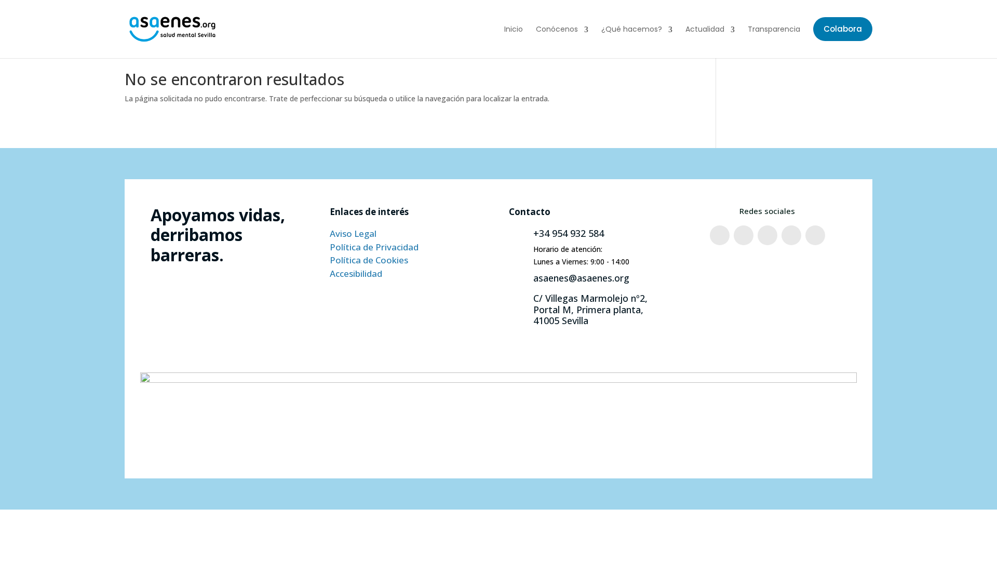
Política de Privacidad (374, 247)
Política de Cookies (369, 260)
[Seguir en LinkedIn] (815, 235)
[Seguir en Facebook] (720, 235)
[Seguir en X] (767, 235)
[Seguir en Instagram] (743, 235)
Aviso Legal (353, 233)
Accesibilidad (356, 273)
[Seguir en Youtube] (791, 235)
